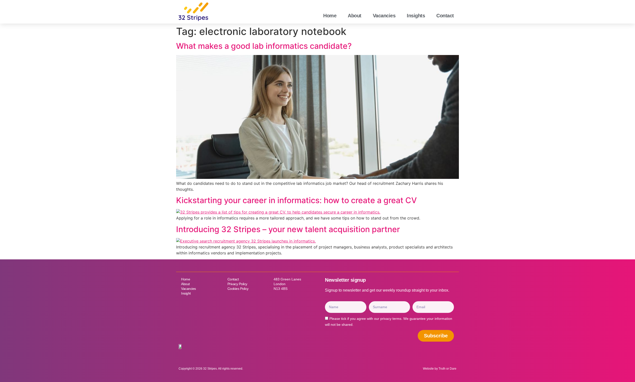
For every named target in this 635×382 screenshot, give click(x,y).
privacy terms (390, 319)
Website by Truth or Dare (439, 368)
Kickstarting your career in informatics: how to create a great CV (296, 200)
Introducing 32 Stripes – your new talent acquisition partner (288, 229)
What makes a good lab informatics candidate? (264, 46)
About (354, 15)
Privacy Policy (237, 284)
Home (329, 15)
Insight (186, 293)
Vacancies (384, 15)
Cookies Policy (238, 289)
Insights (416, 15)
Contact (445, 15)
